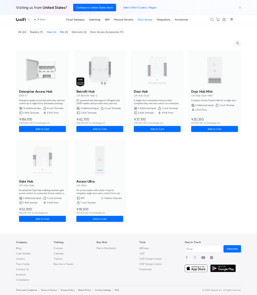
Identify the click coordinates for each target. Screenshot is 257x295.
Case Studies (23, 253)
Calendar (59, 253)
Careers (20, 258)
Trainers (58, 258)
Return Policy (84, 290)
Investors (21, 274)
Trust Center (23, 263)
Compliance (22, 279)
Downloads (145, 269)
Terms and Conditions (26, 290)
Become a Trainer (63, 263)
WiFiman (144, 248)
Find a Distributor (106, 248)
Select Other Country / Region (140, 7)
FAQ (117, 290)
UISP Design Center (150, 263)
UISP (142, 253)
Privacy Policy (68, 290)
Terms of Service (49, 290)
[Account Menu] (224, 20)
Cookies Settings (103, 290)
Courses (58, 248)
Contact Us (22, 269)
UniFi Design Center (150, 258)
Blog (18, 248)
